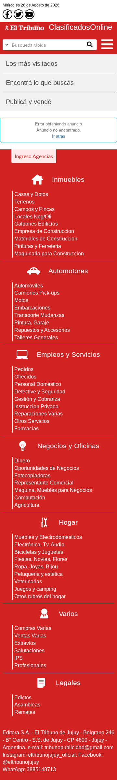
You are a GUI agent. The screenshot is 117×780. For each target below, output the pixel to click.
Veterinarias (28, 581)
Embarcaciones (32, 307)
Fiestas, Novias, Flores (40, 559)
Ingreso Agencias (34, 156)
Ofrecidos (25, 376)
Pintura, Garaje (31, 322)
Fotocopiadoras (32, 475)
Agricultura (26, 505)
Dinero (22, 460)
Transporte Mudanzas (39, 315)
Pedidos (23, 369)
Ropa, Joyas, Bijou (36, 566)
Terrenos (24, 201)
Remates (24, 712)
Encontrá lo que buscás (40, 82)
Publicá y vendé (28, 101)
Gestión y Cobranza (37, 399)
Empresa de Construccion (44, 231)
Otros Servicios (31, 421)
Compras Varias (32, 628)
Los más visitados (32, 63)
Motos (21, 300)
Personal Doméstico (37, 384)
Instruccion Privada (36, 406)
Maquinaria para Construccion (49, 253)
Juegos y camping (35, 589)
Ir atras (58, 136)
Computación (29, 497)
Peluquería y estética (38, 574)
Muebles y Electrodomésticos (48, 537)
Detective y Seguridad (39, 391)
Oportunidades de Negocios (46, 468)
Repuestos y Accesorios (42, 330)
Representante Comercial (43, 482)
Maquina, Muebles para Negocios (53, 490)
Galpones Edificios (36, 224)
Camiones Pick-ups (36, 293)
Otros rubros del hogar (40, 596)
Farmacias (26, 428)
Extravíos (25, 643)
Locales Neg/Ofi (32, 216)
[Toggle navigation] (107, 43)
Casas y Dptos (31, 194)
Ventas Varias (30, 635)
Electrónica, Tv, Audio (39, 544)
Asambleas (27, 704)
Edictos (23, 697)
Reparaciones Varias (38, 413)
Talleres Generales (36, 337)
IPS (18, 658)
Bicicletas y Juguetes (38, 552)
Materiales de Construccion (45, 238)
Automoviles (28, 285)
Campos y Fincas (34, 209)
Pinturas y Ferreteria (37, 246)
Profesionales (30, 665)
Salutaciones (29, 650)
